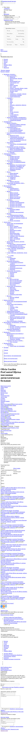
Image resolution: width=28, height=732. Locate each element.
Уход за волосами (11, 75)
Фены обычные (14, 173)
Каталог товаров (5, 70)
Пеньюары (13, 258)
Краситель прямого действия (17, 148)
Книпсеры (12, 325)
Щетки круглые (14, 195)
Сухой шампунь (14, 114)
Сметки (12, 275)
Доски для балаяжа (15, 234)
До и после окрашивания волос (15, 151)
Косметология (7, 343)
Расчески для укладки (16, 205)
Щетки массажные (15, 198)
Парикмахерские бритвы (16, 215)
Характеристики (5, 413)
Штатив (12, 298)
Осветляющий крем (15, 128)
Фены (8, 172)
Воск (11, 99)
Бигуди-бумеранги (15, 283)
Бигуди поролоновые (15, 282)
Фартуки (12, 259)
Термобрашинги (14, 188)
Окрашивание (7, 121)
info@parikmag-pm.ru (6, 667)
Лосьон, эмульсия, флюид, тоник (18, 88)
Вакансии (6, 646)
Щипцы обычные (14, 181)
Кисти (11, 305)
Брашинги (9, 187)
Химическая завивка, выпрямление (16, 117)
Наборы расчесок (14, 201)
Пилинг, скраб (14, 91)
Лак (11, 103)
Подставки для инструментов (18, 244)
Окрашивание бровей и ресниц (15, 312)
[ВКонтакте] (1, 606)
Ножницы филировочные (17, 212)
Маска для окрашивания (16, 149)
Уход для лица (13, 342)
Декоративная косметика (13, 311)
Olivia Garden (16, 468)
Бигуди (9, 277)
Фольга (12, 229)
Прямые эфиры (8, 651)
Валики (12, 293)
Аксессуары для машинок (14, 160)
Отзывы (3, 416)
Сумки (12, 251)
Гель (11, 100)
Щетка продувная (14, 190)
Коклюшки (13, 284)
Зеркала (12, 273)
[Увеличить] (14, 423)
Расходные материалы (13, 261)
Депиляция (10, 344)
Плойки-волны (14, 159)
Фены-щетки (13, 174)
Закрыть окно (4, 610)
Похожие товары (5, 419)
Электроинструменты (9, 153)
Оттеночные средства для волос (15, 146)
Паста (11, 109)
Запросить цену (14, 729)
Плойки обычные (14, 158)
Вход (2, 49)
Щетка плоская (14, 192)
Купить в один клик (18, 711)
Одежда (9, 257)
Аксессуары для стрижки (13, 270)
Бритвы (9, 213)
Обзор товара (4, 405)
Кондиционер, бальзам (16, 78)
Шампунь (12, 77)
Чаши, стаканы (14, 237)
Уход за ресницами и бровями (15, 321)
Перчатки (12, 269)
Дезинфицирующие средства (14, 245)
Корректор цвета (14, 135)
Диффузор (12, 178)
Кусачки (9, 323)
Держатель (13, 177)
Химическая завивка (15, 120)
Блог (5, 649)
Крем (11, 102)
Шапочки (12, 240)
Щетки (8, 191)
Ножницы (9, 208)
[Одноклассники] (4, 606)
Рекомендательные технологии (12, 659)
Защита (12, 84)
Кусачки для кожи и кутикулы (18, 326)
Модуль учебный (14, 297)
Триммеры (13, 170)
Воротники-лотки (14, 233)
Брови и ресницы (8, 300)
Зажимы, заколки (14, 290)
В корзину (10, 510)
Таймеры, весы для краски (17, 236)
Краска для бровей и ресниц (17, 316)
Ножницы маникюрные (13, 329)
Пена (11, 110)
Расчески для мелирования (17, 202)
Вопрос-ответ (4, 411)
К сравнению (21, 497)
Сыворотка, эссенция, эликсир (18, 93)
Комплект (3, 408)
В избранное (12, 499)
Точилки (12, 308)
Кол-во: (3, 684)
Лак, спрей (13, 87)
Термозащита (13, 116)
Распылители (13, 272)
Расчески (9, 199)
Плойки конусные (15, 156)
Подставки (13, 184)
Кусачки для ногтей (15, 328)
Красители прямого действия (18, 124)
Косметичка (13, 250)
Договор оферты (8, 653)
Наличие (3, 418)
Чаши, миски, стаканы (16, 227)
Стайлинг (9, 98)
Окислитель (10, 142)
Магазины (6, 14)
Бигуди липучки (14, 279)
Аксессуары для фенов (13, 176)
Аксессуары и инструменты (14, 304)
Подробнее (20, 496)
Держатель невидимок (16, 294)
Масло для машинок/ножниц (17, 162)
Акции (5, 642)
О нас (5, 644)
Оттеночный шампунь (16, 89)
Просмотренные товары (7, 614)
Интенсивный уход (15, 81)
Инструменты (7, 185)
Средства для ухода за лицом (14, 340)
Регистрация (4, 51)
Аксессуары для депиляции (17, 346)
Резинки (12, 291)
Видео (2, 412)
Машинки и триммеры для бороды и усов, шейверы (17, 167)
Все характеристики (6, 430)
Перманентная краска (15, 126)
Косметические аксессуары (17, 337)
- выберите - (7, 8)
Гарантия (6, 657)
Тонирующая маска (15, 96)
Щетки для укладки (15, 197)
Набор (2, 406)
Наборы (12, 107)
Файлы (2, 420)
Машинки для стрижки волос (18, 165)
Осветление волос (11, 127)
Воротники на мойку (15, 230)
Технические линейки (16, 95)
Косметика (6, 332)
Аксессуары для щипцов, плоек (15, 183)
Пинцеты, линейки (15, 339)
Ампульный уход (14, 82)
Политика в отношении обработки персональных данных (13, 655)
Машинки (9, 163)
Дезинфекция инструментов (17, 247)
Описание (3, 409)
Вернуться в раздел (6, 404)
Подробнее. (4, 679)
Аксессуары (7, 222)
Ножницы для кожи (15, 330)
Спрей (11, 92)
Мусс (11, 106)
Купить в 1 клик (5, 497)
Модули (9, 296)
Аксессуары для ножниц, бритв (15, 216)
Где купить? (10, 603)
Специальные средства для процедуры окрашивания (17, 137)
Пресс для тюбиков (15, 238)
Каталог (6, 641)
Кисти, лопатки (14, 226)
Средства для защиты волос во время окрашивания (18, 140)
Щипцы (9, 180)
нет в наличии (13, 496)
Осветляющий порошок (16, 130)
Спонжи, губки (14, 307)
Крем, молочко (14, 85)
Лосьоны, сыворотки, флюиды (18, 105)
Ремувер (12, 152)
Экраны (12, 276)
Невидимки (13, 289)
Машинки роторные (15, 169)
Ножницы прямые (15, 209)
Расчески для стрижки (16, 204)
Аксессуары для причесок (14, 286)
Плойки (9, 155)
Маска (11, 80)
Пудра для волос (14, 112)
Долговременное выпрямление (18, 119)
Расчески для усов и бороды (17, 206)
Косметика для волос (9, 74)
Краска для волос (11, 123)
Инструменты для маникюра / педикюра (14, 322)
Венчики (12, 231)
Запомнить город (8, 20)
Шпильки (12, 287)
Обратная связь (5, 668)
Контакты (6, 645)
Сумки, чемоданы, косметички (15, 248)
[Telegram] (6, 606)
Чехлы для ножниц (15, 220)
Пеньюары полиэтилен (16, 268)
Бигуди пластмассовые (16, 280)
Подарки (6, 347)
